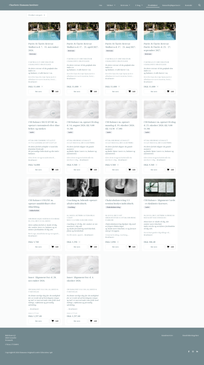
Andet (32, 132)
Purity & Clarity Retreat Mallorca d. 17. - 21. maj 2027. (120, 45)
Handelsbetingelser (191, 335)
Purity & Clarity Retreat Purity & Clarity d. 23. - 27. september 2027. (157, 47)
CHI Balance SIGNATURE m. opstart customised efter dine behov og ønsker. (44, 125)
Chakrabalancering (113, 207)
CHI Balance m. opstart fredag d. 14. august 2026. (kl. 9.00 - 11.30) (83, 125)
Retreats (33, 54)
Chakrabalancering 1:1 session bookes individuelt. (119, 202)
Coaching (71, 207)
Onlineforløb (34, 210)
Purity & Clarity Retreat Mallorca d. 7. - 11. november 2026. (43, 47)
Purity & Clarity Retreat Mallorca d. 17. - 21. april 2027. (82, 45)
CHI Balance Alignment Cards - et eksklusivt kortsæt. (159, 202)
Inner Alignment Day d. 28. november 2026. (42, 279)
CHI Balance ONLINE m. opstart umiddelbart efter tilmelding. (42, 203)
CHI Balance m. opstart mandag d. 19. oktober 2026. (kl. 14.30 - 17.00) (120, 125)
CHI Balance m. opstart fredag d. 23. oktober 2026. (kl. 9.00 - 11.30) (160, 125)
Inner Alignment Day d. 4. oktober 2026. (80, 279)
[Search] (199, 5)
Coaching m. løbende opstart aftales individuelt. (82, 202)
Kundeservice (167, 335)
